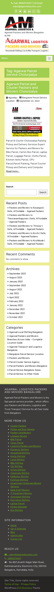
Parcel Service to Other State (24, 374)
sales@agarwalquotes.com (27, 6)
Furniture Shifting (19, 480)
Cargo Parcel (16, 443)
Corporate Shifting (19, 473)
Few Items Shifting (20, 500)
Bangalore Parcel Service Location (26, 354)
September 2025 (17, 273)
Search (9, 186)
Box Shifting (16, 510)
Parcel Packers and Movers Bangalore (28, 366)
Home (13, 525)
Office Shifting (18, 470)
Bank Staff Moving (19, 490)
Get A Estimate (18, 528)
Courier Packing (18, 426)
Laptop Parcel (17, 503)
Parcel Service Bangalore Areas (25, 370)
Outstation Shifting (20, 496)
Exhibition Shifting (19, 476)
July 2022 (14, 293)
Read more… (13, 171)
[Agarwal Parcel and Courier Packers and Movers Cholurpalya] (27, 122)
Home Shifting (17, 456)
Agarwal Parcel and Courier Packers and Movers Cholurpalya (22, 87)
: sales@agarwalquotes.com (22, 554)
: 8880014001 (13, 558)
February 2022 (16, 301)
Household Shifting (20, 453)
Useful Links (16, 535)
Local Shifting (17, 459)
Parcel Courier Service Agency (24, 362)
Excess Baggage (18, 506)
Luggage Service (18, 436)
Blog (12, 532)
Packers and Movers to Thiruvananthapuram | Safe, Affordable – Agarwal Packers (27, 218)
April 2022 (14, 297)
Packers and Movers (19, 358)
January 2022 (16, 305)
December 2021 (17, 309)
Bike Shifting (16, 463)
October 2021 (16, 317)
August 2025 (15, 277)
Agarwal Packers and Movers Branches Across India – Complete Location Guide (24, 339)
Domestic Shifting (19, 449)
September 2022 (17, 285)
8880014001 (25, 3)
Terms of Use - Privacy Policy (20, 584)
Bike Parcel (15, 439)
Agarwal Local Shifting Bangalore (26, 332)
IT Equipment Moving (21, 493)
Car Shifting (16, 466)
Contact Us (16, 539)
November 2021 (17, 313)
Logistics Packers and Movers (25, 446)
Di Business (25, 587)
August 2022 (15, 289)
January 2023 (16, 281)
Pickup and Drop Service (22, 429)
